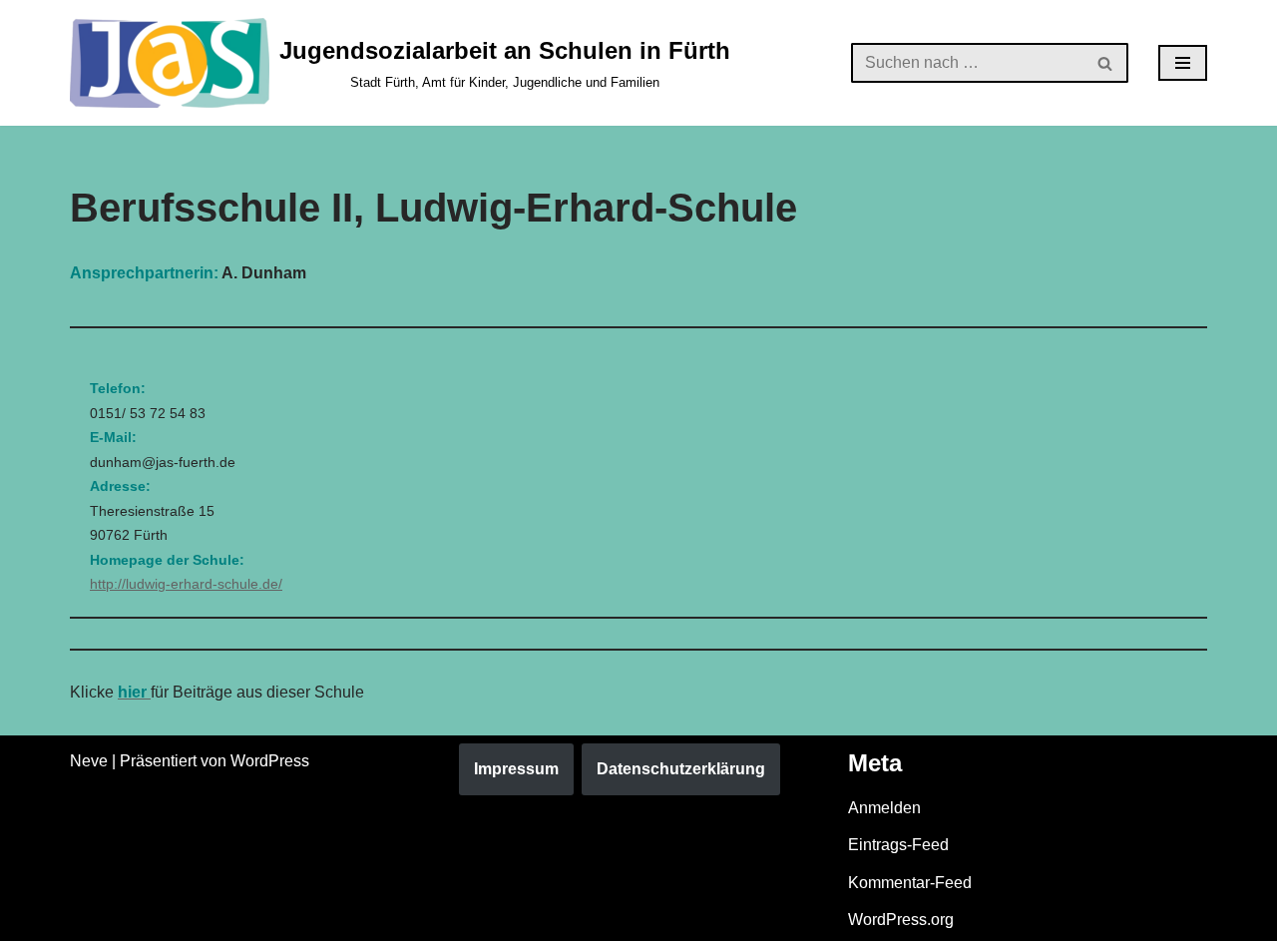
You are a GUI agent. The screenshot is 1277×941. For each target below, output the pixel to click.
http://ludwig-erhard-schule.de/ (186, 584)
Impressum (516, 768)
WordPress (269, 760)
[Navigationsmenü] (1182, 63)
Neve (89, 760)
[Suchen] (1105, 63)
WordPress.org (901, 919)
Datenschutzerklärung (681, 768)
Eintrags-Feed (898, 844)
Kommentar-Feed (910, 882)
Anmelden (884, 807)
